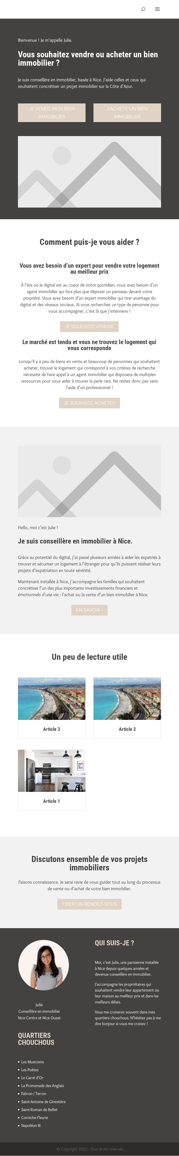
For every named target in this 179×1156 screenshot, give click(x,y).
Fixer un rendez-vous (89, 904)
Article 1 (51, 801)
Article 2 (127, 729)
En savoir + (89, 610)
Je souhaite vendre (89, 326)
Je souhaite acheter (89, 403)
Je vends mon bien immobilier (52, 113)
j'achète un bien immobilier (127, 113)
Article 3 (51, 729)
